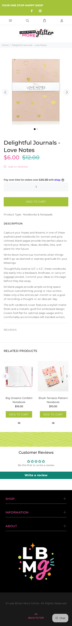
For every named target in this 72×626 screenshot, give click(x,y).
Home (5, 45)
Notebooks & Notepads (37, 214)
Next (66, 92)
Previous (5, 92)
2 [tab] (37, 129)
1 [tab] (35, 129)
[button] (16, 166)
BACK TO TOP (36, 617)
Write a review (36, 475)
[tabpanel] (36, 90)
